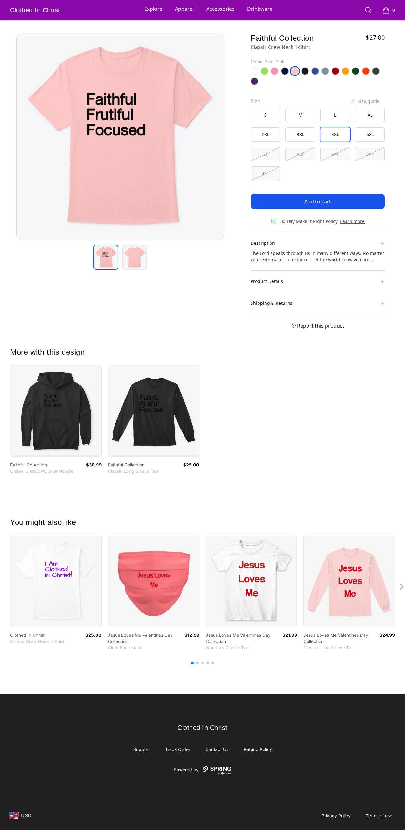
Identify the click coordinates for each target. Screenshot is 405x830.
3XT (370, 154)
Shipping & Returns (271, 303)
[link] (55, 410)
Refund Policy (258, 749)
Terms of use (379, 815)
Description (263, 243)
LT (265, 154)
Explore (153, 8)
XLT (300, 154)
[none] (365, 101)
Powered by (186, 769)
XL (370, 115)
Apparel (184, 8)
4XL (335, 134)
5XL (370, 134)
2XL (265, 134)
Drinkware (259, 8)
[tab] (106, 257)
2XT (335, 154)
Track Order (177, 749)
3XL (300, 134)
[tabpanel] (120, 136)
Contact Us (216, 749)
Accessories (220, 8)
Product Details (267, 281)
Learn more (352, 221)
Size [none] (255, 101)
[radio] (265, 115)
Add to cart (317, 201)
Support (141, 749)
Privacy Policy (336, 815)
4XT (265, 174)
